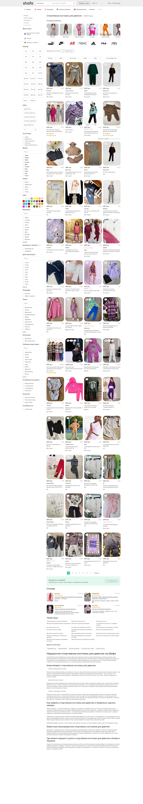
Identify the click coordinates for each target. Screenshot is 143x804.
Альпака (27, 220)
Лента (100, 9)
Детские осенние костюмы (55, 633)
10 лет (27, 282)
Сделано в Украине (65, 9)
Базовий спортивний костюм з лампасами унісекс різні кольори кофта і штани (111, 367)
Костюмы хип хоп (101, 621)
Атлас (26, 225)
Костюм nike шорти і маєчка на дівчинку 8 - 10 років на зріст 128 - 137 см (55, 173)
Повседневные (62, 648)
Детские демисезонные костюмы (81, 633)
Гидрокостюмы (100, 648)
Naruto (27, 374)
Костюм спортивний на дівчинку (110, 93)
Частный (27, 293)
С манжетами (29, 388)
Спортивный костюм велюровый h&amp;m (90, 93)
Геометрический (30, 315)
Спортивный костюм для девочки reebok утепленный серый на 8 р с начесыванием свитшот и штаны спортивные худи (111, 211)
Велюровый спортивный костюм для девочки (91, 367)
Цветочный (28, 322)
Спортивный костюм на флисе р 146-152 (91, 173)
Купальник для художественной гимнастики (74, 367)
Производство (29, 249)
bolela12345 (95, 593)
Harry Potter (28, 359)
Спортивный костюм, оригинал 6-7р (71, 447)
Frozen (27, 357)
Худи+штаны (28, 402)
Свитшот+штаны (30, 397)
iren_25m (94, 605)
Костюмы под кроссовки (54, 629)
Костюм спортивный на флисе (53, 445)
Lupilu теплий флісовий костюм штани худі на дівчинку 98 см (91, 253)
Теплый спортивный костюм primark (55, 93)
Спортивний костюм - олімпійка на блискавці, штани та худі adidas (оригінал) (72, 250)
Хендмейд (50, 9)
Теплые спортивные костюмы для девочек (57, 636)
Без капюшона (29, 383)
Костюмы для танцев (88, 648)
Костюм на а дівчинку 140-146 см (92, 211)
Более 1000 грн (28, 125)
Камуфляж (28, 319)
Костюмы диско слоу (53, 627)
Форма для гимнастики (78, 621)
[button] (46, 29)
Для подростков (30, 341)
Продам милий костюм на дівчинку (73, 525)
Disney (27, 355)
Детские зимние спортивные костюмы (83, 639)
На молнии (28, 390)
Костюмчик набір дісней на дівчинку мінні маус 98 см (55, 486)
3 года (27, 265)
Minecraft (28, 369)
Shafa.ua (26, 15)
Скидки (39, 9)
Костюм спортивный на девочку (101, 609)
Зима (26, 187)
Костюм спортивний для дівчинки (54, 289)
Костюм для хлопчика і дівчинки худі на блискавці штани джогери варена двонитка (54, 130)
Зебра (27, 317)
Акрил (27, 218)
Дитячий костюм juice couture (71, 93)
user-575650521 (59, 605)
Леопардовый (29, 324)
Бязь (26, 232)
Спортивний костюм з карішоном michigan (90, 406)
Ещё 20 (25, 287)
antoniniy (57, 593)
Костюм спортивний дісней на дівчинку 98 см (55, 525)
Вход (109, 3)
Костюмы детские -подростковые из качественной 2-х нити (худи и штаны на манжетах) (111, 406)
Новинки (92, 9)
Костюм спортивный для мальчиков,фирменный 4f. (110, 486)
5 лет (26, 270)
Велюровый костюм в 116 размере (72, 486)
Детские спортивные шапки (104, 629)
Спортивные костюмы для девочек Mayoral (81, 630)
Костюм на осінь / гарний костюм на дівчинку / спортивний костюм (73, 564)
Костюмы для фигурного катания (81, 627)
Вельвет (27, 234)
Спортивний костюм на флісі (55, 250)
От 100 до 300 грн (29, 113)
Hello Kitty (28, 362)
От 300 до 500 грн (29, 117)
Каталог (28, 9)
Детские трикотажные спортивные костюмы (57, 640)
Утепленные (28, 409)
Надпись (27, 329)
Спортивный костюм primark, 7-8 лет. (55, 408)
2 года (27, 262)
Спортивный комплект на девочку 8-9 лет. (72, 211)
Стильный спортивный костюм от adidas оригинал (55, 565)
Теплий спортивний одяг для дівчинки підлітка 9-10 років (111, 250)
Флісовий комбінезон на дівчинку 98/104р (110, 326)
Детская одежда (28, 18)
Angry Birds (28, 352)
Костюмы (26, 22)
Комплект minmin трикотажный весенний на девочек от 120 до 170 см (105, 598)
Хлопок (27, 227)
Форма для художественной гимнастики (59, 623)
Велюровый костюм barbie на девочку (74, 408)
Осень (27, 192)
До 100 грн (27, 109)
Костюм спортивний (109, 172)
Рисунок (27, 327)
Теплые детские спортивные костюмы (107, 633)
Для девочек (27, 20)
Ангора (27, 222)
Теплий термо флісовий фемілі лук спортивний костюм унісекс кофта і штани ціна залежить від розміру (110, 130)
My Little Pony (29, 371)
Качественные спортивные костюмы (107, 627)
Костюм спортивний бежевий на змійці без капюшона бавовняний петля (92, 484)
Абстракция (28, 307)
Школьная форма (74, 648)
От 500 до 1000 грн (30, 121)
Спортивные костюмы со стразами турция (106, 624)
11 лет (26, 284)
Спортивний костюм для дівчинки (54, 328)
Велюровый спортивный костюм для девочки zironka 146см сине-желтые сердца (92, 331)
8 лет (26, 277)
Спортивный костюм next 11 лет (92, 447)
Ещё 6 (24, 332)
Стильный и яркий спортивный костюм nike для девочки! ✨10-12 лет (68, 598)
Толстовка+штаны (30, 400)
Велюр (27, 237)
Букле (26, 230)
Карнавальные (51, 648)
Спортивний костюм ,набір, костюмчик (73, 326)
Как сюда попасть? (114, 139)
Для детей (28, 338)
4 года (27, 267)
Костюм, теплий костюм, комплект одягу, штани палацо (72, 289)
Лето (26, 189)
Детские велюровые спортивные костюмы (81, 636)
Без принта (28, 312)
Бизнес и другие (30, 296)
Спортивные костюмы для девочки (57, 621)
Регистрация (116, 3)
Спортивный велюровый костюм (110, 525)
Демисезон (28, 184)
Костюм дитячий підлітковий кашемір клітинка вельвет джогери (55, 367)
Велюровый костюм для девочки (110, 562)
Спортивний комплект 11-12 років (92, 562)
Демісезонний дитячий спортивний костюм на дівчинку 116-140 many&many (92, 132)
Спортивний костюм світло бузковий (111, 445)
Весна (27, 182)
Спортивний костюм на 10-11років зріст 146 (73, 173)
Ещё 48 (25, 242)
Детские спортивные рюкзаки (80, 623)
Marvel (27, 367)
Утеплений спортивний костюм (53, 211)
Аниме (27, 310)
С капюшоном (29, 386)
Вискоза (27, 239)
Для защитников (81, 9)
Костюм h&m (69, 130)
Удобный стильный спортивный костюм (109, 289)
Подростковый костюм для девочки (65, 609)
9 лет (26, 279)
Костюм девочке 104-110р (91, 291)
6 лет (26, 272)
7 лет (26, 274)
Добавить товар (84, 3)
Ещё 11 (25, 377)
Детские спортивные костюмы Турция (107, 635)
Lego (26, 364)
